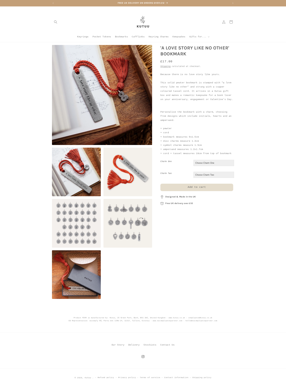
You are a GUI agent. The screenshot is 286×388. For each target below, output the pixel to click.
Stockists (149, 345)
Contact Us (167, 345)
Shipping (165, 66)
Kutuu (88, 378)
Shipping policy (202, 378)
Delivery (134, 345)
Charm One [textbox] (166, 161)
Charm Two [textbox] (166, 173)
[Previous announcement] (53, 3)
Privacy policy (127, 378)
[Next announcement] (233, 3)
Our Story (118, 345)
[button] (55, 22)
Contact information (176, 378)
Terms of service (150, 378)
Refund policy (106, 378)
